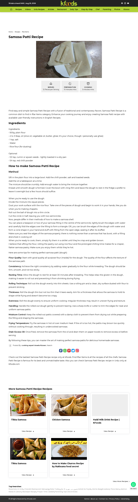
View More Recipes (120, 481)
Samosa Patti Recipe (41, 357)
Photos (117, 9)
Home (86, 499)
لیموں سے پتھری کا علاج (68, 489)
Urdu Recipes (39, 9)
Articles (51, 9)
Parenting (107, 9)
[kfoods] (69, 3)
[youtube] (128, 3)
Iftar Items (82, 357)
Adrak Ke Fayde (84, 489)
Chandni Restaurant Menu (35, 489)
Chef (98, 9)
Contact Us (103, 499)
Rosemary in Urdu (16, 489)
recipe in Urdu (112, 360)
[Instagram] (125, 3)
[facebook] (122, 3)
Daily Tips (74, 9)
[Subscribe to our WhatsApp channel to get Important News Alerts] (133, 484)
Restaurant (62, 9)
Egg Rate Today (53, 489)
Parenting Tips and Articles (66, 491)
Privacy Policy (114, 499)
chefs (115, 357)
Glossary (127, 9)
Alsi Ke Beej (96, 489)
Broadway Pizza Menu (111, 489)
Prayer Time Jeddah (45, 491)
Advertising (125, 499)
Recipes (19, 9)
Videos (28, 9)
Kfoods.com (31, 499)
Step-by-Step (87, 9)
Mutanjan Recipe (29, 491)
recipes (100, 357)
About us (94, 499)
